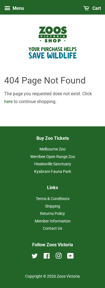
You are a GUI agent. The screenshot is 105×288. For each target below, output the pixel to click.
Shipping (52, 206)
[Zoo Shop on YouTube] (70, 257)
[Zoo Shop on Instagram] (58, 257)
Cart (96, 8)
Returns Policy (52, 213)
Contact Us (52, 228)
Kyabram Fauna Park (52, 171)
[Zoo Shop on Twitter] (35, 257)
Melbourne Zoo (52, 149)
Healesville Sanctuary (52, 164)
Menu (17, 8)
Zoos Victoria (68, 276)
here (8, 101)
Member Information (53, 221)
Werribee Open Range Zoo (52, 156)
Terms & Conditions (52, 198)
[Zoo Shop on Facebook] (46, 257)
